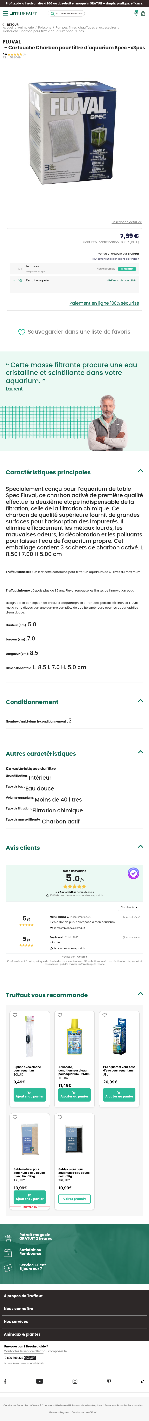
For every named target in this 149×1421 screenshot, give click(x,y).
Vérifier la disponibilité (121, 280)
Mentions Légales (59, 1412)
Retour (13, 24)
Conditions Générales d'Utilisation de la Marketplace (72, 1405)
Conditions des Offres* (84, 1412)
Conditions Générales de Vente (21, 1405)
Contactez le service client (23, 1351)
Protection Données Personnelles (124, 1405)
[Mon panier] (143, 13)
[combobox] (66, 13)
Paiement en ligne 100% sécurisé (104, 303)
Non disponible (106, 269)
